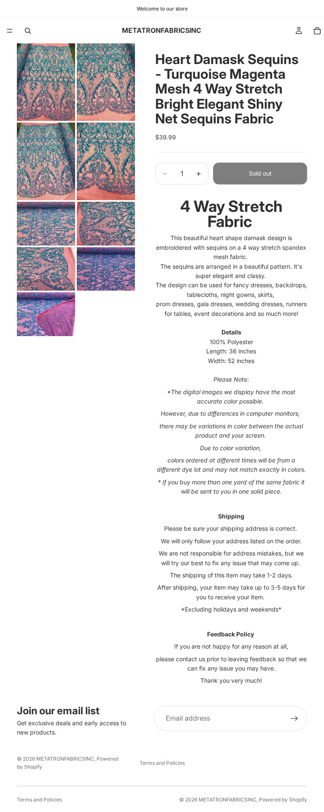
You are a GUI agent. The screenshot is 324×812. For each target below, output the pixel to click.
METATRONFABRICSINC (65, 759)
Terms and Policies (162, 763)
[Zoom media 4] (106, 161)
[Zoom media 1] (46, 82)
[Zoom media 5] (46, 224)
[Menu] (9, 30)
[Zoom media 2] (106, 82)
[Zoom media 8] (106, 269)
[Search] (28, 30)
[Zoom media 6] (106, 224)
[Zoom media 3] (46, 161)
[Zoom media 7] (46, 269)
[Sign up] (294, 718)
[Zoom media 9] (46, 314)
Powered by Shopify (283, 799)
